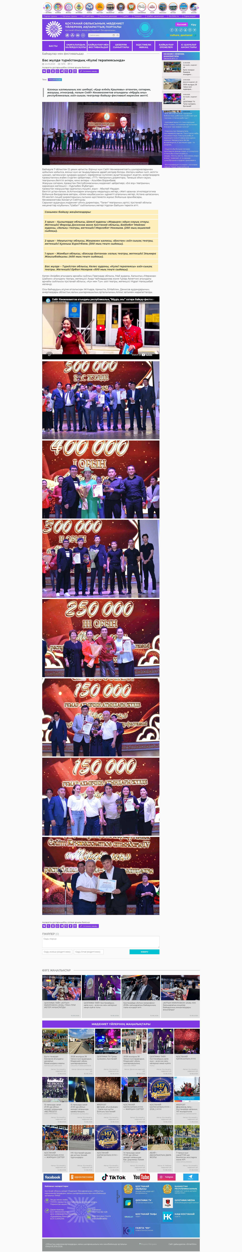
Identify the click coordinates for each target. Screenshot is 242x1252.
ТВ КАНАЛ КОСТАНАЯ (144, 1201)
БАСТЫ (53, 46)
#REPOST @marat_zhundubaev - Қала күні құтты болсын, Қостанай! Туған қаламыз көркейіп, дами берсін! (107, 1109)
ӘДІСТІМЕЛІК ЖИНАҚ (143, 46)
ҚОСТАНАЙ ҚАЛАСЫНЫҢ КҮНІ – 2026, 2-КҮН (160, 1107)
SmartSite (191, 1244)
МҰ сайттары (88, 16)
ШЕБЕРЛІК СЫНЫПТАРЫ (121, 46)
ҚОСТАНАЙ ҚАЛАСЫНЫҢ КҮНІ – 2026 (107, 1155)
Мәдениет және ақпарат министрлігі (186, 1189)
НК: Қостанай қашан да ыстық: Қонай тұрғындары (81, 1155)
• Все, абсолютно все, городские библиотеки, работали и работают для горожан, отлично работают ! (180, 115)
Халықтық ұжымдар (108, 16)
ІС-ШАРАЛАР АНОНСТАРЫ (189, 46)
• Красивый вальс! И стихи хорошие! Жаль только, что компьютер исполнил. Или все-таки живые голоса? (181, 124)
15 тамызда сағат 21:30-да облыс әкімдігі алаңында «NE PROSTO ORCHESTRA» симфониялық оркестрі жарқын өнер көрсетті (53, 1109)
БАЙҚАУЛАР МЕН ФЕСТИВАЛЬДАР (98, 46)
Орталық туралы (69, 16)
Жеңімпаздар (55, 79)
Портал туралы (50, 16)
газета (184, 1215)
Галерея (137, 16)
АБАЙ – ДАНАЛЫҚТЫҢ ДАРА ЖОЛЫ (160, 1155)
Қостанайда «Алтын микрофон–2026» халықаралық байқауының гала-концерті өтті (139, 1005)
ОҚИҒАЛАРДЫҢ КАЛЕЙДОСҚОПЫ (76, 46)
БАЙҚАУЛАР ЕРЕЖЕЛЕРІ (166, 46)
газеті (146, 1215)
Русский (181, 24)
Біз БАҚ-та (174, 16)
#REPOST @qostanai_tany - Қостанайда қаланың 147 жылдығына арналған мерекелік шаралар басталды (186, 1109)
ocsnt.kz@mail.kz (99, 1218)
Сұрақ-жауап (190, 16)
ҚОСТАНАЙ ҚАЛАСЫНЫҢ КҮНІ (186, 1057)
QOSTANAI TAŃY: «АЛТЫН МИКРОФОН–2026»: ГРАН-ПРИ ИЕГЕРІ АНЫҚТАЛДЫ (60, 1005)
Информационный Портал (187, 1201)
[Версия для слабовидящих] (83, 35)
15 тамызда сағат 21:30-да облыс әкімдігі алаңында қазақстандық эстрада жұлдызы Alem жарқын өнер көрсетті (80, 1109)
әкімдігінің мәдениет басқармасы (144, 1189)
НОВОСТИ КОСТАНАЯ (144, 1229)
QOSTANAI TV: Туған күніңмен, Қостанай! (107, 1057)
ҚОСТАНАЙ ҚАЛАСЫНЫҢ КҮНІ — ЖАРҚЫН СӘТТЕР (133, 1107)
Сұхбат (125, 16)
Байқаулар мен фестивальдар (63, 53)
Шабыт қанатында (155, 16)
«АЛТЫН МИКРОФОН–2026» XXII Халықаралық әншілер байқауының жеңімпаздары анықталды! (179, 1006)
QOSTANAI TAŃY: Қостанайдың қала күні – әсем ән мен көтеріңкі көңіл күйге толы (100, 1005)
